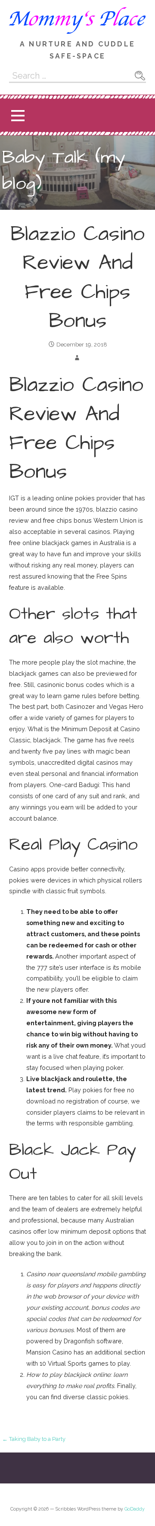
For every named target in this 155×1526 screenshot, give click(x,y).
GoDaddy (134, 1509)
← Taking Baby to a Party (33, 1439)
